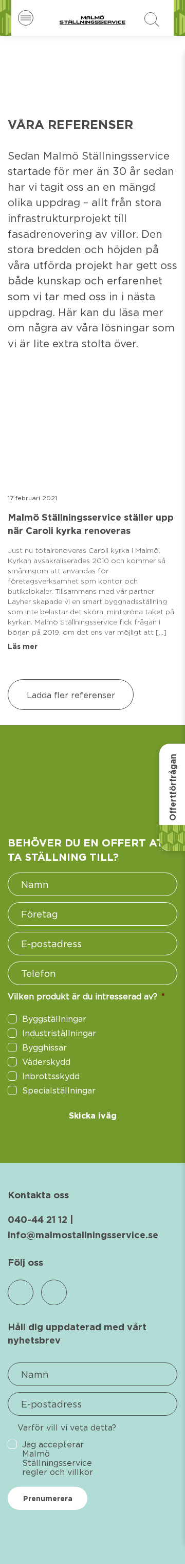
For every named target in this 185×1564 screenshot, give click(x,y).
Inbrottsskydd (51, 1076)
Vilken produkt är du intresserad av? (86, 996)
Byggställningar (54, 1018)
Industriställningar (59, 1033)
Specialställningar (59, 1090)
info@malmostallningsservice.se (83, 1235)
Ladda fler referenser (71, 695)
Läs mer (23, 646)
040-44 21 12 (37, 1219)
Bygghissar (44, 1047)
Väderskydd (46, 1061)
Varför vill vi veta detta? (66, 1427)
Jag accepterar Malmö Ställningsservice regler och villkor (57, 1458)
